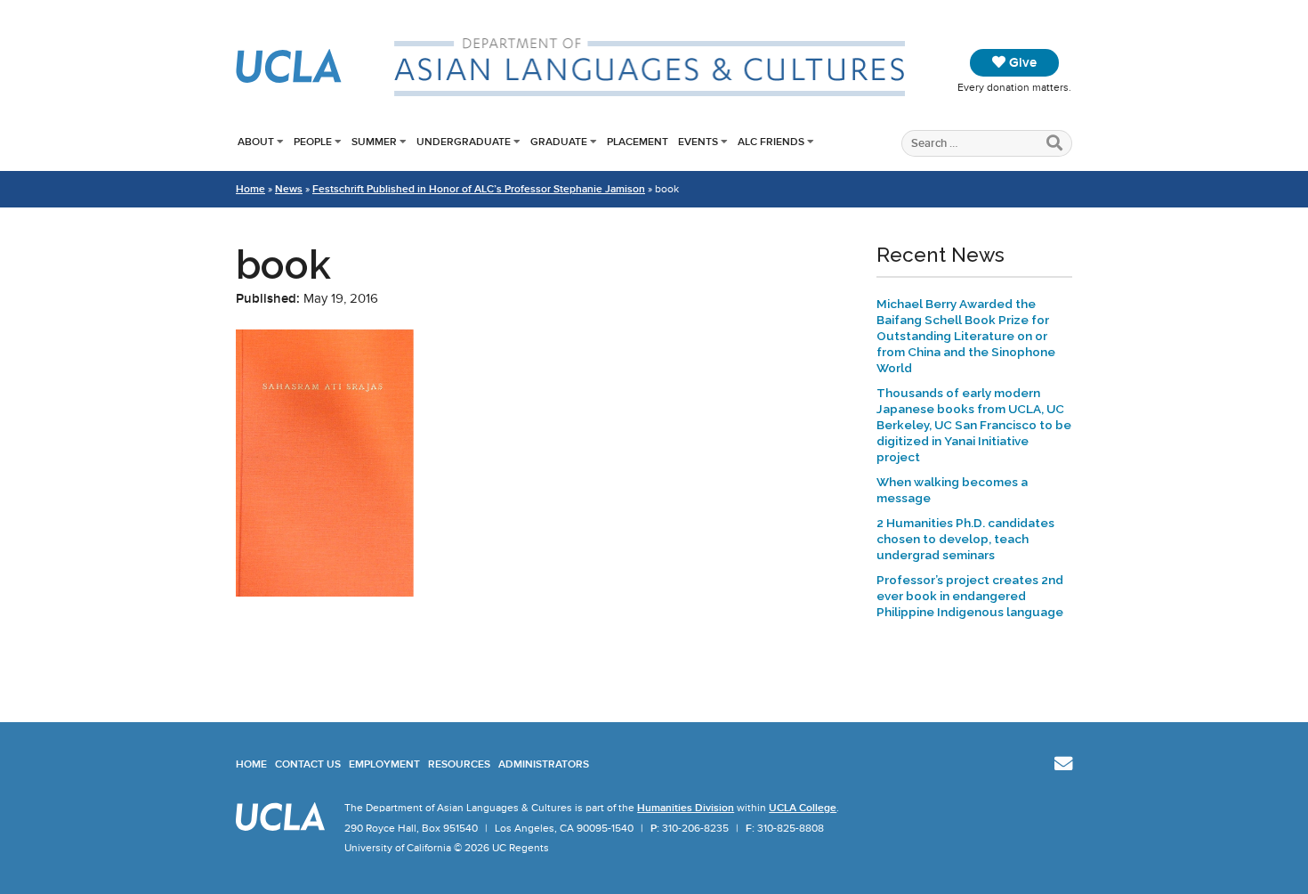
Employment (384, 764)
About (256, 141)
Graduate (558, 141)
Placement (637, 141)
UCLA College (802, 807)
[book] (325, 592)
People (313, 141)
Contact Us (308, 764)
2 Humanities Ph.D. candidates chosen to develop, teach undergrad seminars (965, 539)
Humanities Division (685, 807)
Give (1021, 62)
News (289, 189)
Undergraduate (463, 141)
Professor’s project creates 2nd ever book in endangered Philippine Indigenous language (969, 596)
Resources (459, 764)
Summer (374, 141)
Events (698, 141)
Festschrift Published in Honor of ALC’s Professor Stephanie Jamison (478, 189)
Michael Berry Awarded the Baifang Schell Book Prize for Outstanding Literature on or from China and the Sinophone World (965, 336)
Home (250, 189)
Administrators (543, 764)
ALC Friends (771, 141)
